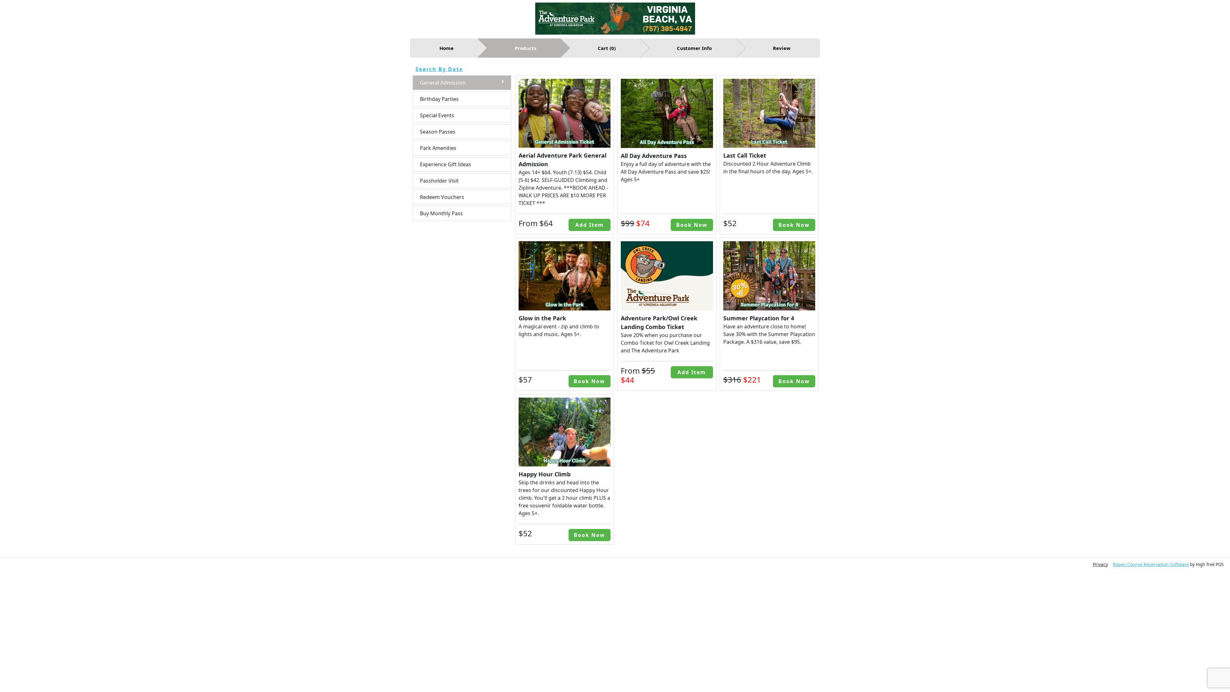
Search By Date (439, 69)
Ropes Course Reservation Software (1151, 564)
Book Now (692, 224)
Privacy (1100, 564)
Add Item (589, 224)
